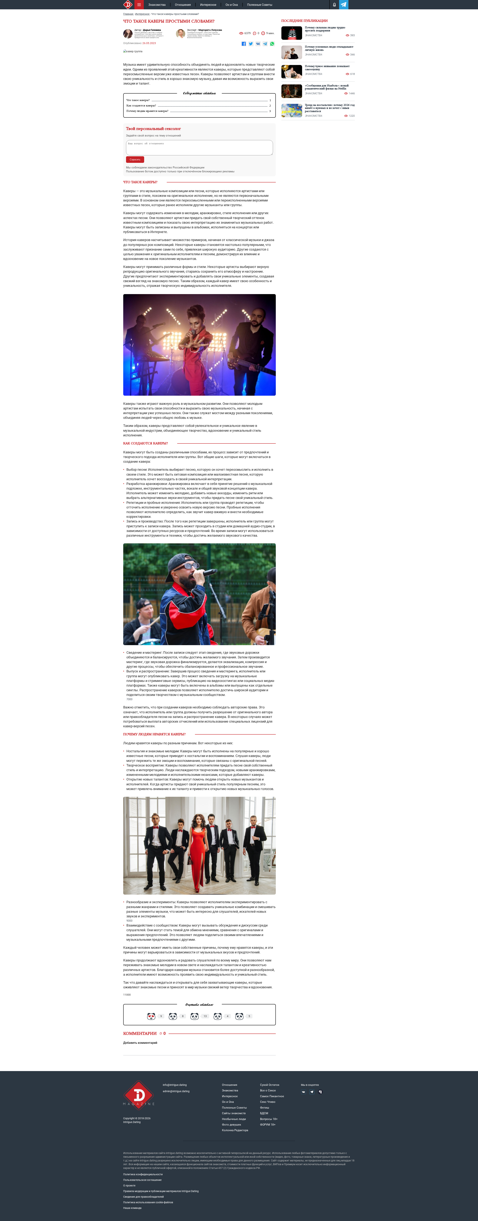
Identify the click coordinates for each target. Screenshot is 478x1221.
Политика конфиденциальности (143, 1174)
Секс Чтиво (267, 1102)
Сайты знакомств (234, 1113)
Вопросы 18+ (269, 1119)
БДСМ (264, 1113)
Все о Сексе (268, 1090)
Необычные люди (234, 1119)
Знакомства (157, 5)
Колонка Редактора (235, 1130)
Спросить (135, 159)
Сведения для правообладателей (143, 1196)
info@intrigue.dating (175, 1084)
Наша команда (132, 1207)
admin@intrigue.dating (176, 1091)
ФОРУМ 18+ (268, 1124)
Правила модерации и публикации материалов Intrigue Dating (161, 1191)
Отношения (183, 5)
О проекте (129, 1185)
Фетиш (264, 1107)
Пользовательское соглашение (142, 1179)
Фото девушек (231, 1124)
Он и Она (232, 5)
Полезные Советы (259, 5)
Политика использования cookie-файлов (148, 1202)
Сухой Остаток (269, 1085)
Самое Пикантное (272, 1096)
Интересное (208, 5)
